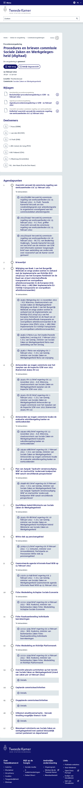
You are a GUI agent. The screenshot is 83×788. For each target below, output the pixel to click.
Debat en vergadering (17, 37)
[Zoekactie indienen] (77, 18)
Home (5, 37)
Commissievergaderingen (36, 37)
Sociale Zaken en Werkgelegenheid (27, 81)
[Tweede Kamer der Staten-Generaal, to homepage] (17, 10)
